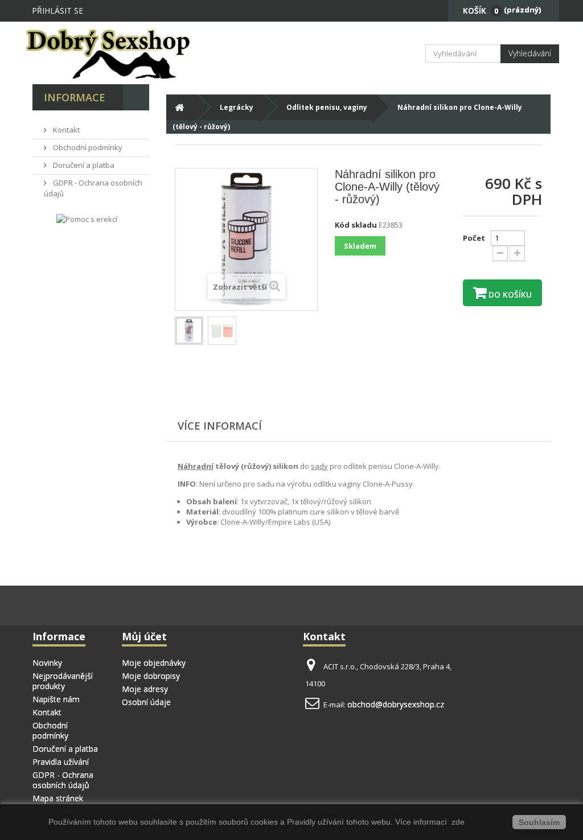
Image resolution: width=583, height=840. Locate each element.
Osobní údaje (146, 702)
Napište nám (56, 699)
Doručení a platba (82, 165)
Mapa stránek (57, 798)
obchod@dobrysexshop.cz (395, 704)
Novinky (47, 662)
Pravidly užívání (316, 821)
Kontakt (65, 130)
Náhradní (196, 466)
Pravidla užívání (60, 761)
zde (457, 821)
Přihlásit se (57, 10)
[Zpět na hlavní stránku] (179, 107)
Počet (474, 238)
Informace (74, 97)
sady (319, 466)
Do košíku (509, 294)
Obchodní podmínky (86, 147)
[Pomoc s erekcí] (86, 219)
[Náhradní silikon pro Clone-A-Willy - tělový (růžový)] (189, 330)
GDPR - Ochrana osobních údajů (62, 779)
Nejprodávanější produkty (62, 680)
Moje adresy (145, 688)
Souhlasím (539, 822)
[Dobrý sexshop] (113, 53)
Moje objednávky (154, 662)
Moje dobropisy (151, 675)
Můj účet (144, 636)
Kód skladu (356, 225)
